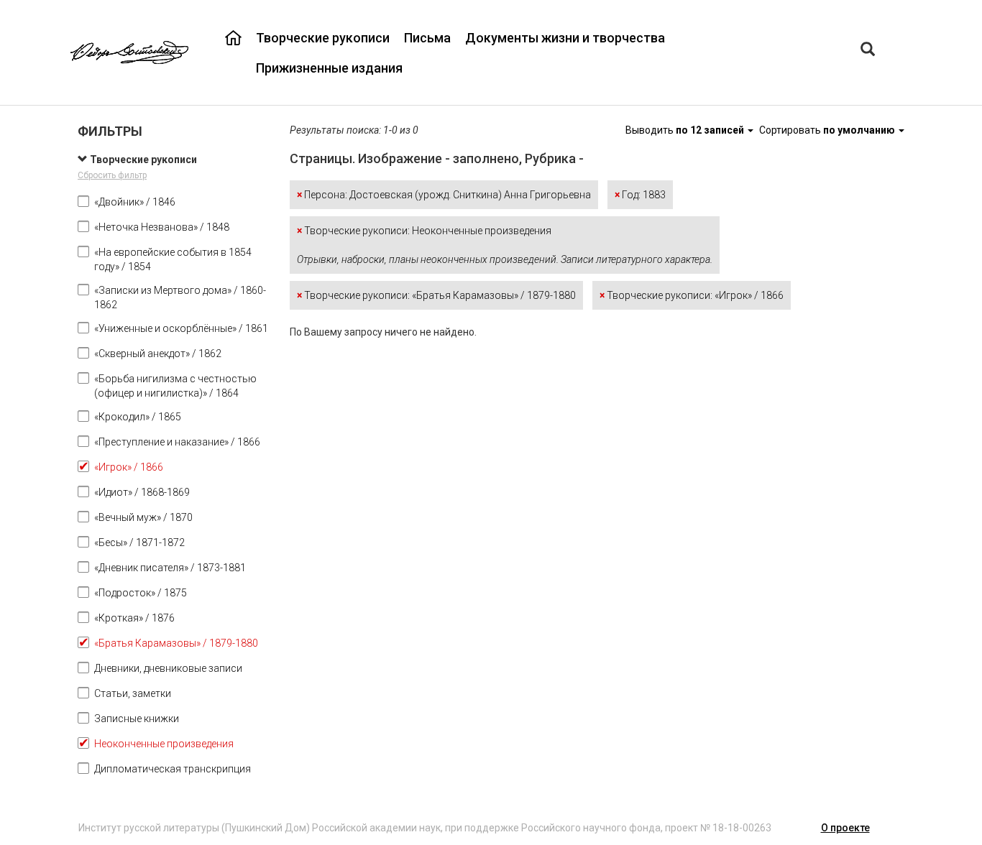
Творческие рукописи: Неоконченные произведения (504, 245)
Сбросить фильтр (112, 175)
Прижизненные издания (329, 67)
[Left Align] (867, 50)
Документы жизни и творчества (565, 37)
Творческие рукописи (323, 37)
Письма (427, 37)
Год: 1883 (640, 194)
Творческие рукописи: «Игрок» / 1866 (692, 295)
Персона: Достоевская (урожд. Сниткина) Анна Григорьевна (444, 194)
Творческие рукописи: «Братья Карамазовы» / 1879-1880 (436, 295)
